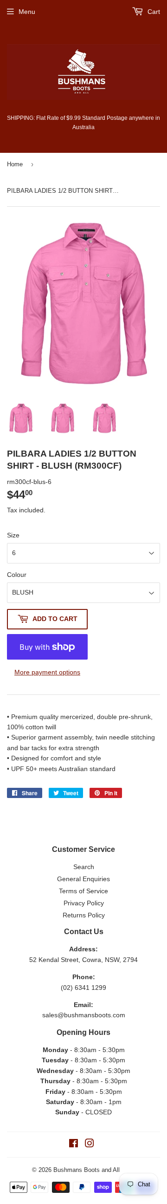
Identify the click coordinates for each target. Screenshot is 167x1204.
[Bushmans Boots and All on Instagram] (89, 1144)
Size (13, 535)
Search (83, 866)
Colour (16, 574)
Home (15, 164)
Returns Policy (84, 915)
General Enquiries (83, 879)
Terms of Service (83, 891)
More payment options (47, 672)
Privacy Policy (84, 903)
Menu (27, 11)
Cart (153, 11)
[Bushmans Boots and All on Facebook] (73, 1144)
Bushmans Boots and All (86, 1169)
